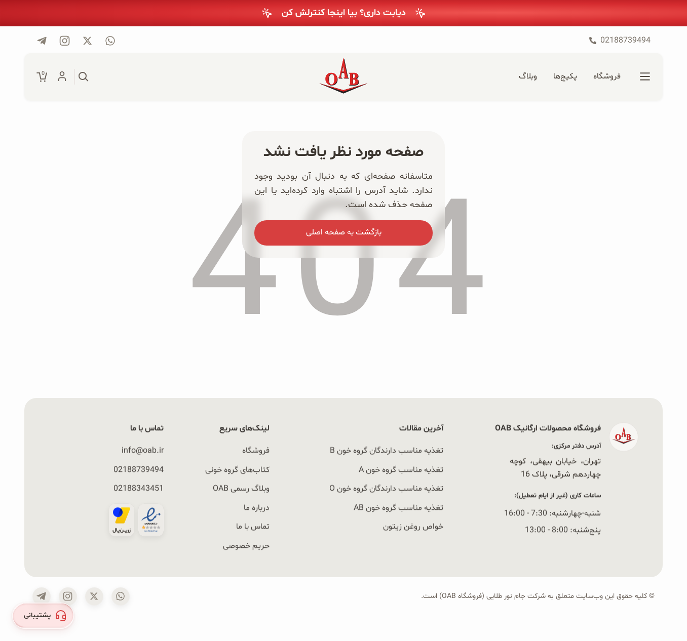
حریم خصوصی (246, 545)
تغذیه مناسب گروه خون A (401, 469)
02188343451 (138, 488)
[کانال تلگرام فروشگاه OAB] (41, 40)
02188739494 (138, 469)
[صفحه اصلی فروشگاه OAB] (343, 77)
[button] (43, 616)
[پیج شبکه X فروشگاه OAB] (87, 40)
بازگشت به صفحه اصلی (343, 232)
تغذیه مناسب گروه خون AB (398, 507)
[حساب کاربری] (62, 77)
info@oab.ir (143, 450)
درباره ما (257, 507)
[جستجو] (83, 77)
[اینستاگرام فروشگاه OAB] (67, 596)
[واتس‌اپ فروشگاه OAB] (120, 596)
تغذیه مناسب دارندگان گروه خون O (386, 488)
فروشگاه (256, 450)
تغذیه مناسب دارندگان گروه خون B (386, 450)
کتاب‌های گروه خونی (237, 469)
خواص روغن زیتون (413, 526)
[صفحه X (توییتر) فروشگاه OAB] (94, 596)
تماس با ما (253, 526)
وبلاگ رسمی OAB (241, 488)
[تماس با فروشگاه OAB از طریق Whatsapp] (110, 40)
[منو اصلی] (645, 77)
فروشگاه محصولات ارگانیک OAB (548, 428)
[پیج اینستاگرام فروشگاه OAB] (64, 40)
